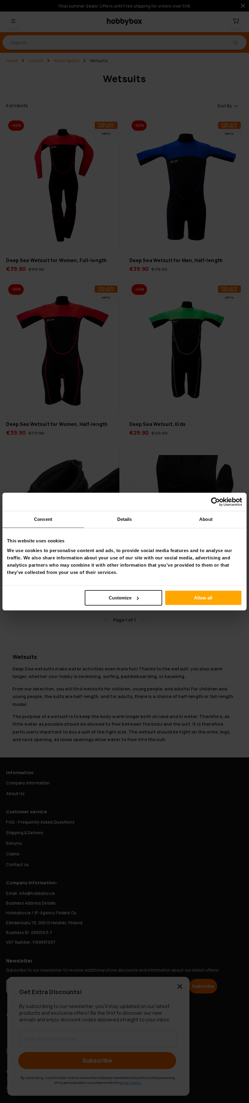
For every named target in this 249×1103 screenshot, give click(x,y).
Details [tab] (124, 519)
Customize (120, 597)
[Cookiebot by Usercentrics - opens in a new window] (215, 501)
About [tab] (206, 519)
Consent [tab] (43, 519)
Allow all (203, 597)
